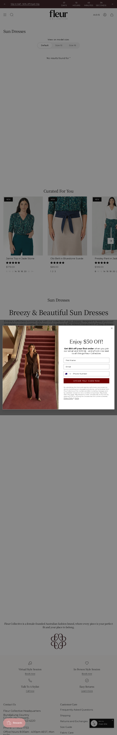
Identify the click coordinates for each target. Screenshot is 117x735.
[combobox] (68, 373)
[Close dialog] (111, 328)
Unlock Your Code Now (86, 381)
